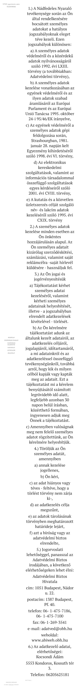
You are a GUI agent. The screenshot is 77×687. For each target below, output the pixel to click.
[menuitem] (11, 337)
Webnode (11, 684)
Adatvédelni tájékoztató (11, 682)
